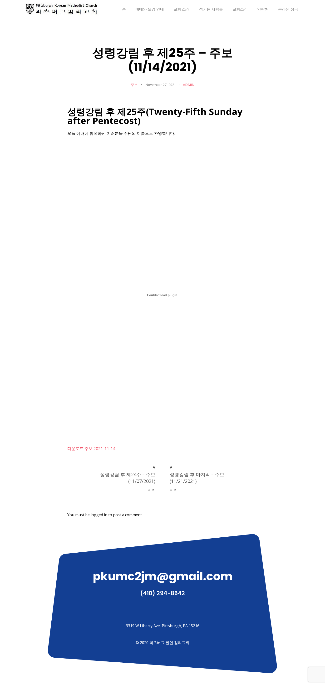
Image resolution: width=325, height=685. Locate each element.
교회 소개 (181, 9)
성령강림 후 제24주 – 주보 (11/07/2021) (127, 477)
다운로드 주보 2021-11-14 (91, 448)
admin (188, 84)
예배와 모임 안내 (149, 9)
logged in (99, 514)
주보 (134, 84)
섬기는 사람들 (211, 9)
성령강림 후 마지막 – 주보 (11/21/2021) (197, 477)
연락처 (263, 9)
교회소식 (240, 9)
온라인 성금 (288, 9)
